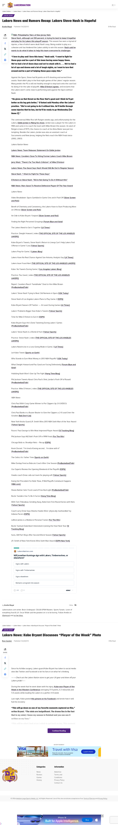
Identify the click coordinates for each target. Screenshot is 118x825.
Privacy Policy (102, 798)
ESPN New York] (63, 541)
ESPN (42, 317)
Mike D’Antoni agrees (49, 87)
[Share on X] (5, 49)
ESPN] (60, 299)
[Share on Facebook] (5, 43)
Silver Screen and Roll (30, 210)
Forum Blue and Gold (53, 221)
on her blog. (18, 615)
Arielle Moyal (7, 27)
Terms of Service (89, 798)
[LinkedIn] (75, 605)
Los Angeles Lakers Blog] (50, 269)
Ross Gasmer (7, 641)
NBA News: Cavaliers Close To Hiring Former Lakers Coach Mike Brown (41, 156)
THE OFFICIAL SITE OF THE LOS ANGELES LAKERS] (53, 263)
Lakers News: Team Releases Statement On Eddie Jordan (35, 150)
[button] (4, 5)
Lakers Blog (37, 251)
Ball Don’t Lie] (25, 416)
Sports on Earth (32, 352)
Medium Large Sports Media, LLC (27, 798)
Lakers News (8, 15)
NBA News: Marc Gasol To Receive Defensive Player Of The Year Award (42, 186)
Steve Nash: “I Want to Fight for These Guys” (30, 174)
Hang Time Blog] (52, 373)
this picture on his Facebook (43, 699)
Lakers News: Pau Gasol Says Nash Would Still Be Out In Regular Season (42, 168)
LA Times (45, 227)
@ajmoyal (6, 615)
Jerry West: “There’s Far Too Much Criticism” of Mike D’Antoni (37, 162)
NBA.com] (16, 484)
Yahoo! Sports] (37, 245)
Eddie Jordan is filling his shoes (31, 123)
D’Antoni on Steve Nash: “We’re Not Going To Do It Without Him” (39, 180)
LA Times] (69, 257)
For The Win (58, 436)
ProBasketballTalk (20, 287)
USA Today (63, 293)
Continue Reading (59, 731)
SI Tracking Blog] (66, 430)
